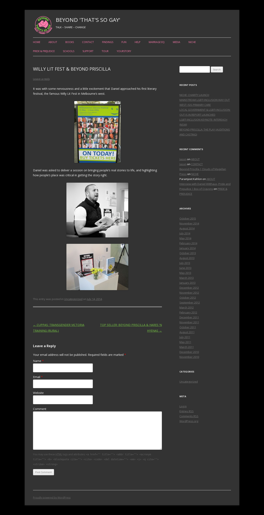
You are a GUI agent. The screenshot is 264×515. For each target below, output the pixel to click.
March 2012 (186, 307)
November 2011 (189, 322)
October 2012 (187, 297)
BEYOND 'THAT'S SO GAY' (88, 19)
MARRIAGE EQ (157, 42)
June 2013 (185, 268)
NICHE (192, 42)
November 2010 (189, 357)
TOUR (105, 51)
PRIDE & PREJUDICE (44, 51)
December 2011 (189, 317)
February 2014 (188, 243)
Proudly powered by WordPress (52, 497)
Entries (186, 411)
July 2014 (184, 233)
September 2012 (189, 302)
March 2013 (186, 278)
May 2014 (185, 238)
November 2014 (189, 223)
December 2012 (189, 288)
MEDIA (176, 42)
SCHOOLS (68, 51)
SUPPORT (87, 51)
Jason (182, 159)
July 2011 (184, 337)
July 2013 (184, 263)
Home (36, 42)
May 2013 (185, 273)
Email (38, 377)
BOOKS (69, 42)
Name (38, 361)
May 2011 (185, 342)
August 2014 (186, 228)
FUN (123, 42)
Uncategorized (73, 299)
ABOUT (52, 42)
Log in (183, 406)
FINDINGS (107, 42)
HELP (137, 42)
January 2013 (187, 283)
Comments (188, 416)
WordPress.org (188, 421)
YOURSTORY (124, 51)
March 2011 (186, 347)
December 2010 (189, 352)
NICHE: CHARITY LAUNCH (194, 95)
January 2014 (187, 248)
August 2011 (186, 332)
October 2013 (187, 253)
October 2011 (187, 327)
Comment (39, 409)
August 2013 (186, 258)
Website (38, 393)
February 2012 (188, 312)
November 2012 (189, 292)
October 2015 (187, 218)
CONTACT (88, 42)
